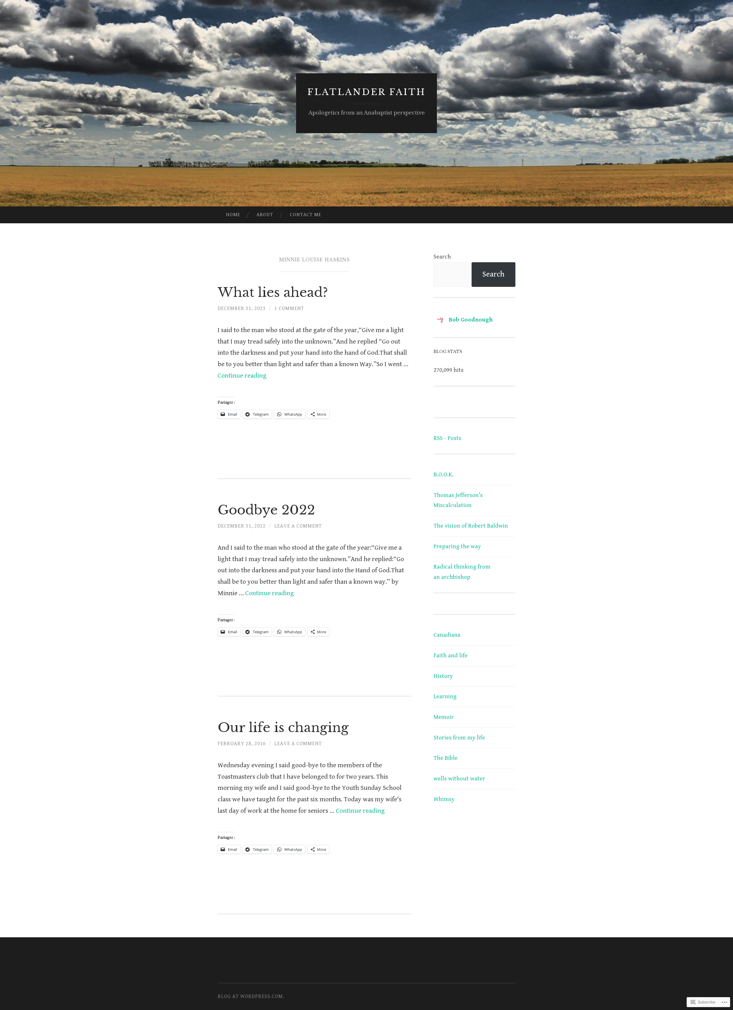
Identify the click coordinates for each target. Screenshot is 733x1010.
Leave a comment (298, 526)
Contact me (305, 215)
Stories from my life (459, 737)
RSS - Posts (447, 438)
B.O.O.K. (444, 474)
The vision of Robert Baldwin (471, 525)
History (443, 676)
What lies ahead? (273, 292)
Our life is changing (283, 727)
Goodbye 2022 (266, 510)
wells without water (459, 778)
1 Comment (289, 308)
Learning (445, 696)
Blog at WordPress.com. (251, 996)
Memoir (444, 717)
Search (442, 256)
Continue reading (242, 376)
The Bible (446, 758)
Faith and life (451, 655)
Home (233, 215)
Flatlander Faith (366, 92)
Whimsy (444, 799)
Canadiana (447, 635)
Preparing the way (457, 546)
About (265, 215)
